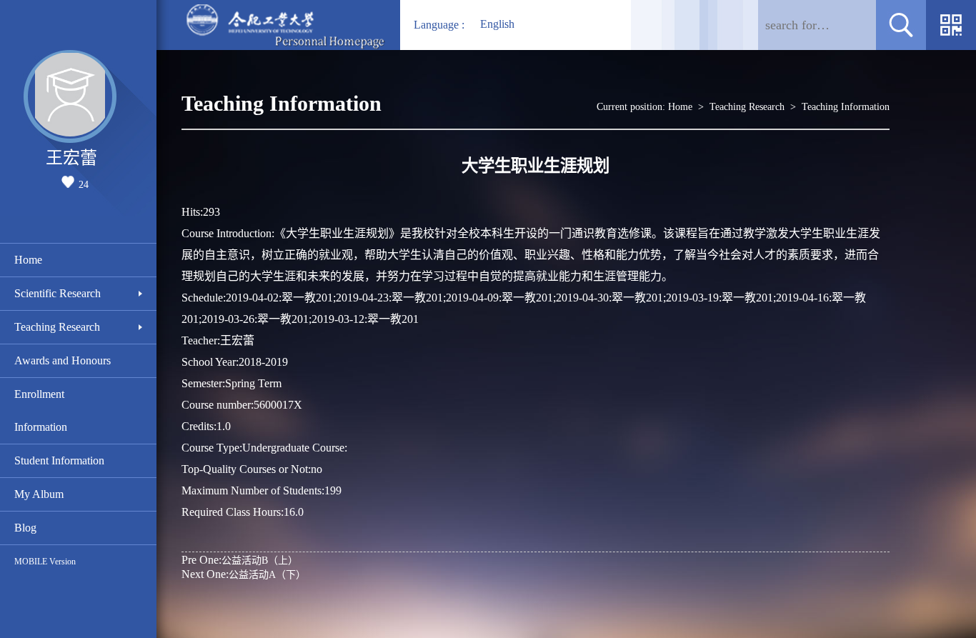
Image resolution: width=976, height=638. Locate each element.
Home (28, 260)
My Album (39, 494)
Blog (25, 528)
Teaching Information (846, 106)
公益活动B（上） (239, 560)
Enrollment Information (40, 410)
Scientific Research (57, 293)
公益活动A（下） (243, 574)
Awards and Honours (62, 360)
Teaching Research (57, 327)
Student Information (59, 460)
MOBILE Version (45, 562)
